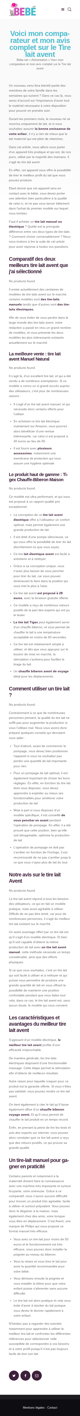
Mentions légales (34, 1407)
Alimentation (39, 60)
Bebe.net (22, 60)
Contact (52, 1407)
